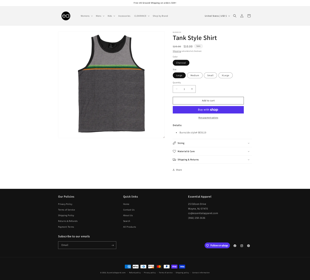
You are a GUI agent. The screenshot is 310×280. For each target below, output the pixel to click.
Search (126, 221)
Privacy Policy (65, 203)
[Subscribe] (112, 245)
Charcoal (181, 62)
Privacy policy (150, 272)
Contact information (201, 272)
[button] (86, 15)
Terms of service (165, 272)
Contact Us (129, 209)
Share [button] (179, 169)
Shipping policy (182, 272)
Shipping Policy (66, 215)
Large (179, 75)
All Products (129, 226)
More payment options (208, 117)
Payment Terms (66, 226)
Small (210, 75)
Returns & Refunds (68, 221)
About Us (128, 215)
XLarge (225, 75)
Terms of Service (66, 209)
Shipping (177, 51)
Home (126, 203)
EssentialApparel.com (116, 272)
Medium (195, 75)
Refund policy (135, 272)
